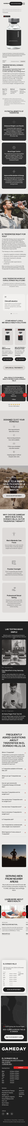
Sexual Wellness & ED (8, 1098)
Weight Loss (5, 1094)
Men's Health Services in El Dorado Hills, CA (11, 9)
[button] (23, 3)
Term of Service (7, 1119)
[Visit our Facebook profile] (7, 1114)
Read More (5, 355)
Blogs (20, 1096)
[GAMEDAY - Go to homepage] (14, 1050)
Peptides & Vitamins (7, 1092)
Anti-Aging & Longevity (8, 1096)
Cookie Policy (21, 1119)
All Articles (4, 922)
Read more (13, 395)
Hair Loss (4, 1100)
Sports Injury (5, 1102)
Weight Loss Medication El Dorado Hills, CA (11, 10)
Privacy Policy (14, 1119)
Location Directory (21, 1093)
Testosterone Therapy (8, 1090)
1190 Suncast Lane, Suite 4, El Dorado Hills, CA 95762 (12, 1061)
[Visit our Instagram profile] (3, 1114)
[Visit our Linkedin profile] (12, 1114)
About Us (21, 1090)
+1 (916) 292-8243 (7, 1064)
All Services (5, 1104)
